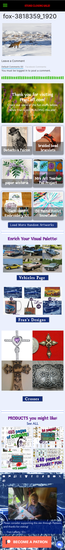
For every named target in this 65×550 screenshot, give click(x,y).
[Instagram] (38, 476)
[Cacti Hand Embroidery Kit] (17, 204)
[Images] (4, 481)
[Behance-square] (49, 476)
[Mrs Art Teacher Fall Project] (48, 171)
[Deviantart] (43, 476)
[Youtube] (54, 476)
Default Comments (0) (12, 67)
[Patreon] (10, 476)
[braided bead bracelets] (48, 139)
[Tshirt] (26, 476)
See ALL (32, 423)
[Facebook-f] (32, 476)
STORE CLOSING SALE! (37, 5)
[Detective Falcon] (17, 139)
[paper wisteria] (17, 171)
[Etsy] (21, 476)
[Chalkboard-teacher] (15, 476)
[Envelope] (4, 476)
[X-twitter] (60, 476)
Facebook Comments (35, 67)
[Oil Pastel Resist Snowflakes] (48, 204)
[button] (5, 5)
